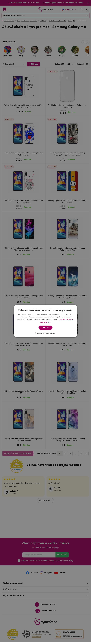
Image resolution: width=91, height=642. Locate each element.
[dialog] (45, 321)
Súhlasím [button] (45, 328)
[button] (45, 333)
